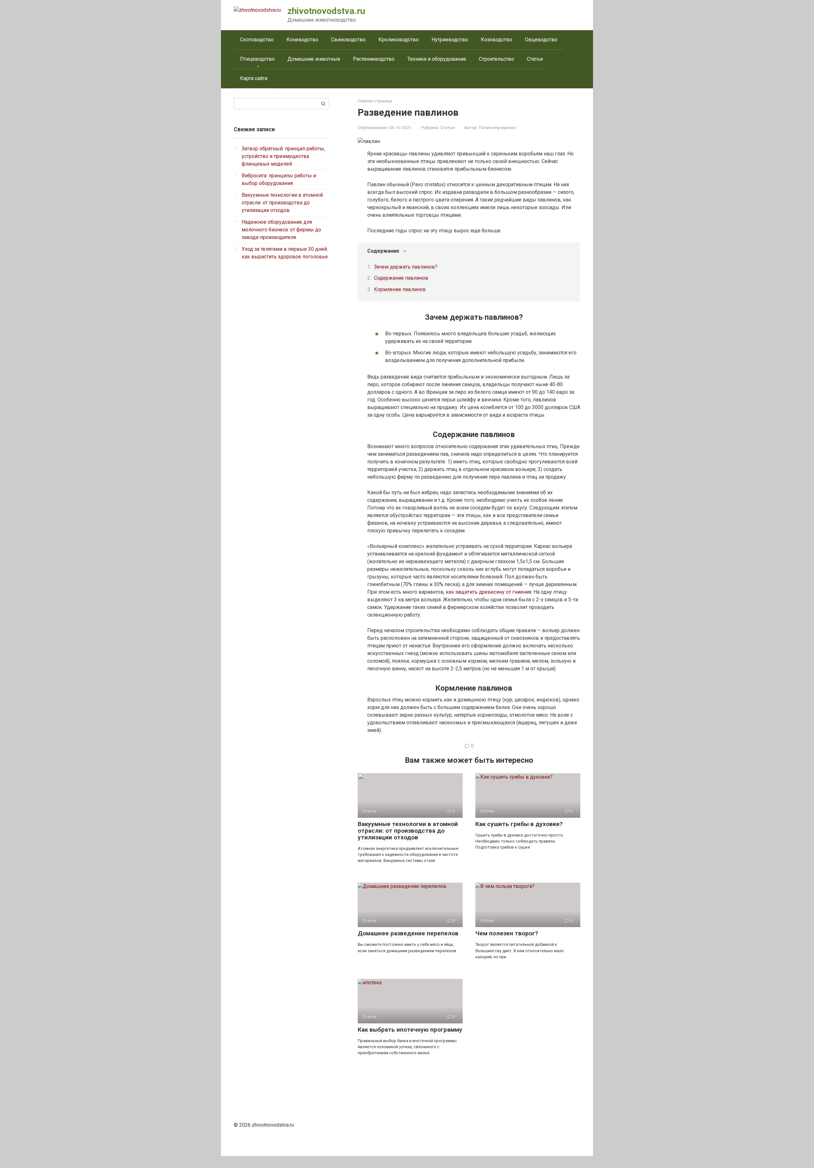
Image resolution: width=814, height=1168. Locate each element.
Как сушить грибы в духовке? (518, 824)
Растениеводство (374, 59)
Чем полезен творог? (506, 933)
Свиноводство (348, 40)
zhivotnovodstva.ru (326, 11)
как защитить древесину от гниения (488, 592)
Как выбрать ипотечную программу (410, 1029)
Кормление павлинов (400, 289)
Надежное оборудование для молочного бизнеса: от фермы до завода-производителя (281, 229)
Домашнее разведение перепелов (408, 933)
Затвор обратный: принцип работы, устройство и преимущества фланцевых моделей (283, 156)
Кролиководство (398, 40)
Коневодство (302, 40)
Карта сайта (253, 78)
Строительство (496, 59)
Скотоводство (257, 40)
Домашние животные (313, 59)
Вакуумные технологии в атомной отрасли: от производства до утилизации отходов (408, 830)
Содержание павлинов (401, 278)
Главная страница (375, 101)
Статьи (535, 59)
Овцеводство (541, 40)
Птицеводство (257, 59)
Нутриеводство (449, 40)
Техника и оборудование (436, 59)
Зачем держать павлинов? (406, 267)
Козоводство (496, 40)
